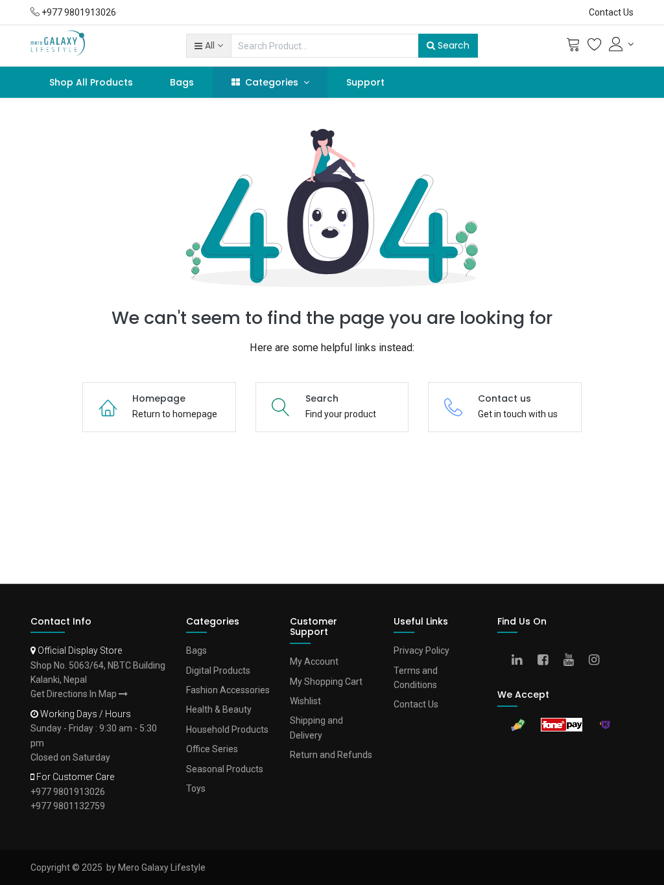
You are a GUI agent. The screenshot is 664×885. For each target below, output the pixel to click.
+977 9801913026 (67, 792)
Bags (196, 650)
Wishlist (305, 701)
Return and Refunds (331, 755)
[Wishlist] (594, 47)
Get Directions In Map (74, 694)
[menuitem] (91, 82)
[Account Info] (621, 44)
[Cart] (573, 47)
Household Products (227, 729)
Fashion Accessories (228, 690)
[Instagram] (598, 661)
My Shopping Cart (326, 681)
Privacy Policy (421, 650)
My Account (314, 661)
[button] (208, 45)
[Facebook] (547, 661)
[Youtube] (572, 661)
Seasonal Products (224, 769)
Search (452, 45)
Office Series (212, 749)
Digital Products (218, 670)
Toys (196, 788)
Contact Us (611, 12)
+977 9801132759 (67, 806)
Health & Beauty (219, 709)
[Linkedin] (521, 661)
